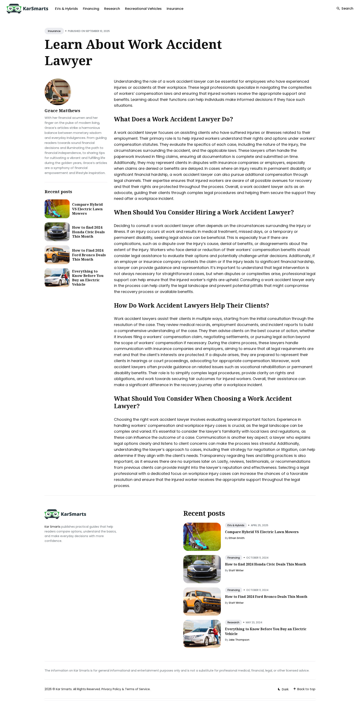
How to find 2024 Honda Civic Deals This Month (88, 232)
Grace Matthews (62, 110)
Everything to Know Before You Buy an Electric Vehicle (88, 278)
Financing (91, 8)
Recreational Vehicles (143, 8)
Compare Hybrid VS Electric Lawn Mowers (87, 209)
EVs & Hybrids (66, 8)
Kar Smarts (52, 527)
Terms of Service (137, 689)
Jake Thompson (239, 639)
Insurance (175, 8)
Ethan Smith (237, 538)
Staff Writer (236, 570)
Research (112, 8)
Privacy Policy (111, 689)
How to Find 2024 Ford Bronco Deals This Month (89, 255)
